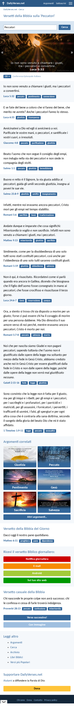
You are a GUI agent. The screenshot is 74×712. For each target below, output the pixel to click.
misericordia (26, 241)
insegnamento (49, 194)
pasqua (47, 301)
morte (47, 335)
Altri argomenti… (37, 517)
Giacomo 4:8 (10, 143)
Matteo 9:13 (10, 240)
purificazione (38, 143)
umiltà (36, 194)
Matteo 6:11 (10, 540)
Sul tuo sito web (37, 580)
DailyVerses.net (10, 9)
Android (37, 573)
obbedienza (37, 266)
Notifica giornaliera (37, 559)
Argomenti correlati (17, 442)
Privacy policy (50, 700)
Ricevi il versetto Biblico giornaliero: (29, 552)
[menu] (70, 5)
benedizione (45, 168)
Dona (37, 688)
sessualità (50, 431)
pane (35, 541)
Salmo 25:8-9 (10, 194)
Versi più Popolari (20, 662)
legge (32, 383)
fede (24, 383)
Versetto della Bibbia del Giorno (26, 529)
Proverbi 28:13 (11, 608)
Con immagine (37, 624)
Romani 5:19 (10, 266)
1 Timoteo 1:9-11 (13, 430)
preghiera (25, 541)
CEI (6, 76)
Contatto (38, 700)
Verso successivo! (37, 617)
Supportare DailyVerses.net (22, 674)
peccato (20, 97)
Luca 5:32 (8, 96)
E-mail (37, 566)
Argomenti (48, 3)
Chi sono (21, 700)
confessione (39, 609)
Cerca (21, 9)
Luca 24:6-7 (10, 300)
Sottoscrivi (61, 3)
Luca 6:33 (8, 117)
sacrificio (23, 215)
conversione (49, 97)
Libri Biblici (16, 657)
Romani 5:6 (10, 215)
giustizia (21, 117)
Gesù (33, 215)
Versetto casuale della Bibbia (24, 592)
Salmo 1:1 (9, 168)
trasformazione (47, 215)
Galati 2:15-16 (11, 383)
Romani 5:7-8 (11, 335)
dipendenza (47, 541)
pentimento (34, 97)
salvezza (50, 266)
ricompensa (33, 117)
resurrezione (34, 301)
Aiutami (7, 680)
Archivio (14, 652)
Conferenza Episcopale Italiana (27, 76)
